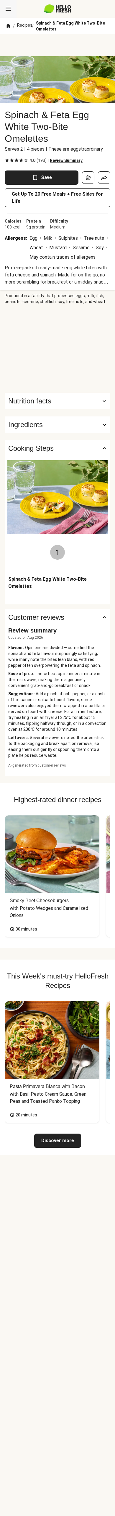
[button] (57, 424)
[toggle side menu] (8, 9)
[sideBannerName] (57, 349)
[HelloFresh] (57, 8)
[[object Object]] (88, 177)
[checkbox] (7, 160)
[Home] (8, 26)
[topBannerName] (57, 45)
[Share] (104, 177)
